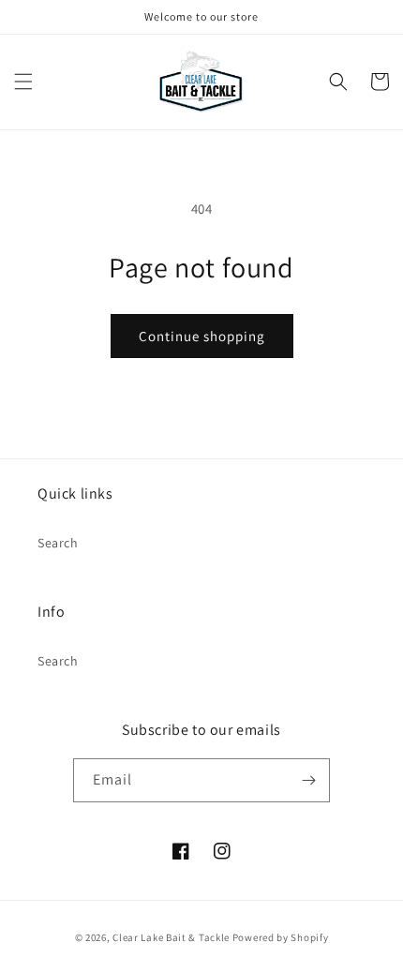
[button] (23, 81)
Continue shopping (202, 336)
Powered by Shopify (280, 937)
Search (58, 542)
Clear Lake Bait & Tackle (171, 937)
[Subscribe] (308, 780)
